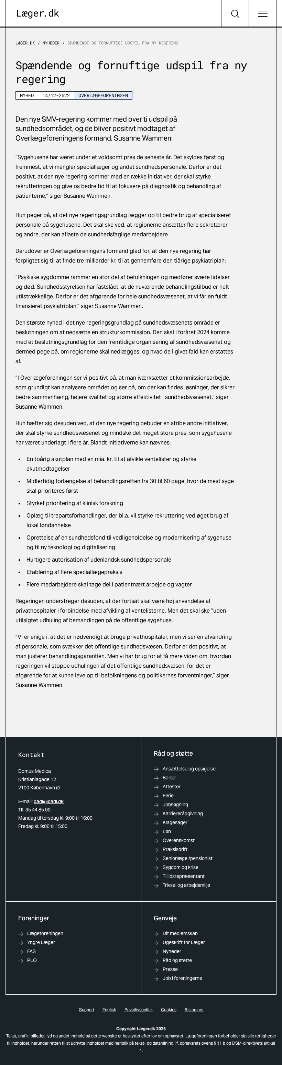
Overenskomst (179, 840)
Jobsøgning (175, 804)
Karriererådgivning (183, 813)
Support (86, 1009)
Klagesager (175, 822)
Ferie (168, 795)
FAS (31, 951)
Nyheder (51, 42)
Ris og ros (194, 1009)
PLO (32, 960)
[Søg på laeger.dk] (235, 14)
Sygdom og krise (180, 867)
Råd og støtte (177, 960)
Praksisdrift (175, 849)
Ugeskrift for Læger (184, 942)
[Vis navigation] (262, 14)
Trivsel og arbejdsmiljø (186, 885)
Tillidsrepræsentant (184, 876)
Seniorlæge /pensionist (188, 858)
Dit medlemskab (180, 933)
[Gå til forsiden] (38, 14)
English (109, 1009)
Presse (170, 969)
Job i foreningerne (182, 978)
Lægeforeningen (45, 933)
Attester (172, 787)
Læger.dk (25, 42)
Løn (167, 831)
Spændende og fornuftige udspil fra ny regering (122, 42)
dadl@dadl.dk (49, 801)
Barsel (169, 778)
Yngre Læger (41, 942)
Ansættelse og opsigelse (189, 769)
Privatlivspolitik (138, 1009)
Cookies (168, 1009)
